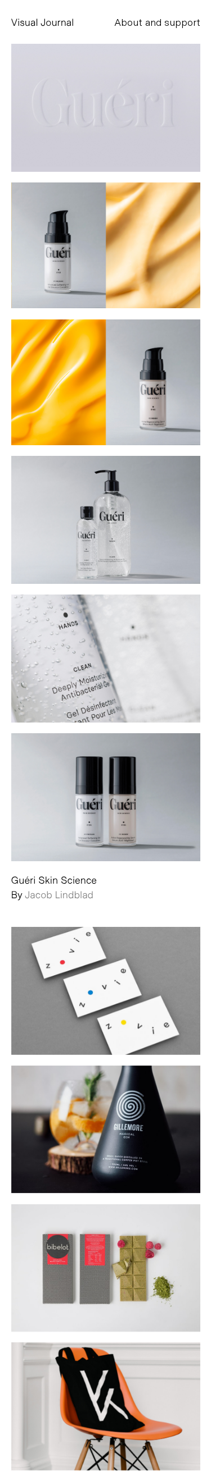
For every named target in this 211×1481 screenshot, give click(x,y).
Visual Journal (42, 22)
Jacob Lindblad (59, 894)
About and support (157, 22)
